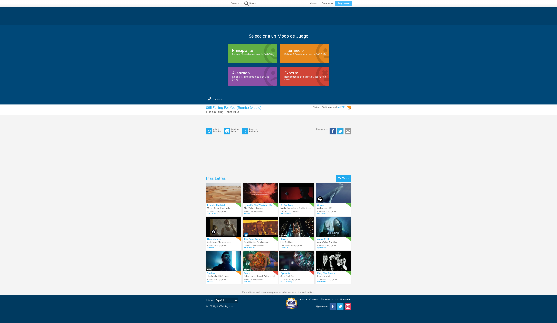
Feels (247, 273)
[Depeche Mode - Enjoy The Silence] (333, 261)
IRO (330, 208)
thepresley (321, 281)
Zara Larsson (262, 242)
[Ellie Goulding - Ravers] (296, 227)
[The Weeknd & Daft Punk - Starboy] (223, 261)
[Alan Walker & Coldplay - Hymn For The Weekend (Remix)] (260, 193)
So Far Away (287, 205)
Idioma (313, 3)
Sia (292, 276)
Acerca (303, 299)
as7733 (341, 107)
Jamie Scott (311, 208)
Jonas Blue (232, 112)
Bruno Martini (218, 242)
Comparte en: (322, 129)
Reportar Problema (253, 130)
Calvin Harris (249, 276)
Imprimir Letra (235, 130)
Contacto (313, 299)
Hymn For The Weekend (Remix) (260, 205)
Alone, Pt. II (323, 239)
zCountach (211, 247)
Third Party (225, 208)
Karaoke (217, 99)
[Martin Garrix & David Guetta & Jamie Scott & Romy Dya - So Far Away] (296, 193)
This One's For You (253, 239)
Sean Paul (285, 276)
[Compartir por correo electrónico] (348, 131)
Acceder (326, 3)
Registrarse (344, 3)
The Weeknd (213, 276)
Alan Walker (249, 208)
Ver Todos (343, 178)
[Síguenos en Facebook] (333, 306)
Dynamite (285, 273)
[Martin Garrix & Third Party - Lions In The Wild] (223, 193)
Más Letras (216, 178)
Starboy (211, 273)
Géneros (235, 3)
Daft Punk (224, 276)
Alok (319, 208)
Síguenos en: (321, 306)
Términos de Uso (329, 299)
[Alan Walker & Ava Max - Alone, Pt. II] (333, 227)
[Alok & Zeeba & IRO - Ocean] (333, 193)
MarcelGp (247, 281)
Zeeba (325, 208)
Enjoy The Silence (326, 273)
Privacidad (345, 299)
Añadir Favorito (217, 130)
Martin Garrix (213, 208)
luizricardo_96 (212, 213)
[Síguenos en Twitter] (340, 306)
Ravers (284, 239)
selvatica (284, 247)
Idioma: (209, 300)
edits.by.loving (286, 281)
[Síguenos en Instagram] (348, 306)
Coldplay (259, 208)
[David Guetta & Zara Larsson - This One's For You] (260, 227)
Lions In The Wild (216, 205)
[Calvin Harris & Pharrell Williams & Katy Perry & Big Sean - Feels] (260, 261)
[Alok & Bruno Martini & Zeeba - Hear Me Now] (223, 227)
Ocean (320, 205)
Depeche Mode (324, 276)
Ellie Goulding (214, 112)
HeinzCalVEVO (286, 213)
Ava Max (333, 242)
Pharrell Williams (263, 276)
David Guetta (299, 208)
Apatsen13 (321, 247)
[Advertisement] (278, 15)
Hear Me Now (214, 239)
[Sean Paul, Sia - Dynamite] (296, 261)
